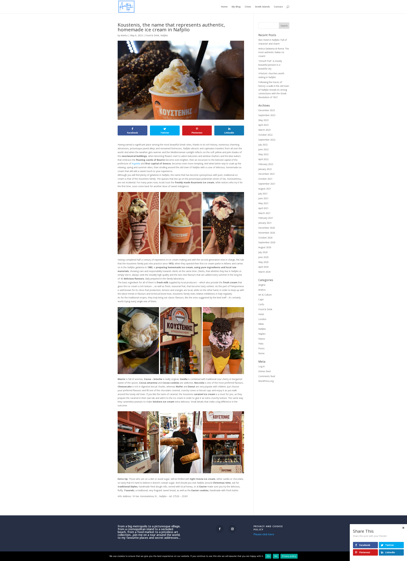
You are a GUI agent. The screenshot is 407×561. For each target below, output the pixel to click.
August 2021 (264, 188)
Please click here (264, 534)
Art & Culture (265, 294)
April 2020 (263, 266)
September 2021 (266, 183)
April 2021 (263, 208)
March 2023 (264, 129)
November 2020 (266, 232)
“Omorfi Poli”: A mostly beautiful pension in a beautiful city (270, 64)
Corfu (261, 304)
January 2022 (265, 169)
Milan (261, 323)
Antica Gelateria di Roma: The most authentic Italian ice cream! (273, 52)
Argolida (136, 163)
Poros (261, 348)
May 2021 (263, 203)
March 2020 (264, 271)
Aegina (261, 284)
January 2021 (265, 222)
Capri (261, 299)
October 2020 (265, 237)
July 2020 (263, 252)
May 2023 (263, 120)
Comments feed (266, 376)
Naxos (261, 338)
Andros (262, 289)
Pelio (260, 343)
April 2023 (263, 124)
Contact (278, 7)
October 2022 (265, 134)
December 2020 (266, 227)
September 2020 (266, 242)
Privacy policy (289, 556)
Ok (268, 556)
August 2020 (264, 247)
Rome (261, 353)
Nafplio (164, 35)
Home (224, 7)
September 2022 (266, 139)
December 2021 (266, 173)
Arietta (124, 35)
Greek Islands (262, 7)
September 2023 (266, 115)
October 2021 (265, 178)
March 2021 (264, 213)
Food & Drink (152, 35)
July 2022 (263, 144)
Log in (261, 366)
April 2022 (263, 159)
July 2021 (263, 193)
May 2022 (263, 154)
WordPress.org (266, 380)
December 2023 (266, 110)
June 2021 (263, 198)
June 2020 (263, 257)
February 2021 (265, 217)
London (262, 319)
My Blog (236, 7)
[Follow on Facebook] (220, 529)
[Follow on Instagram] (232, 529)
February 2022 (265, 164)
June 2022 (263, 149)
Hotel (261, 314)
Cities (248, 7)
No (275, 556)
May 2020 (263, 262)
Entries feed (264, 371)
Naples (262, 333)
